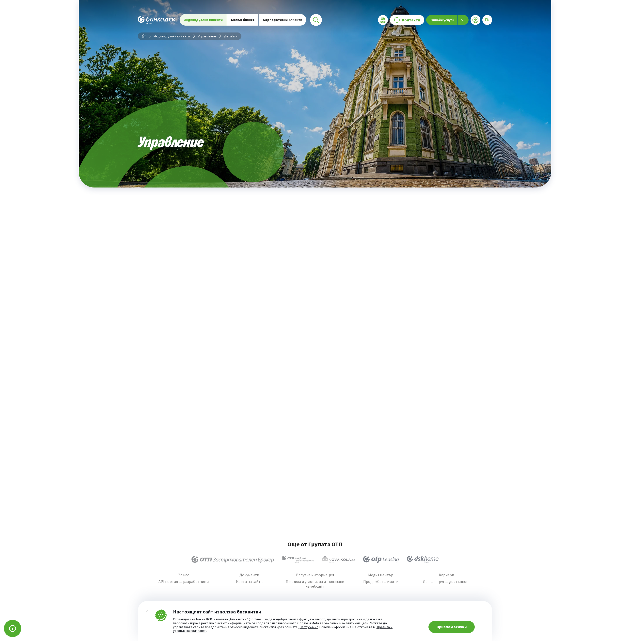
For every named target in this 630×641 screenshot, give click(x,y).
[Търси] (316, 20)
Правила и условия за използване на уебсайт (315, 584)
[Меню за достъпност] (475, 20)
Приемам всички (452, 626)
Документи (249, 575)
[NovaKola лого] (338, 559)
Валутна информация (315, 575)
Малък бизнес (242, 19)
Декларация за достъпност (446, 581)
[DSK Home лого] (423, 559)
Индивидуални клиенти (203, 19)
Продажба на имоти (380, 581)
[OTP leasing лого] (381, 559)
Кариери (446, 575)
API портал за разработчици (183, 581)
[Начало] (144, 36)
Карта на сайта (249, 581)
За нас (183, 575)
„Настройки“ (308, 627)
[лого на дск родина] (298, 559)
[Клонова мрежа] (383, 20)
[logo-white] (157, 20)
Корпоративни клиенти (282, 19)
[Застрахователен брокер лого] (232, 559)
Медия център (380, 575)
